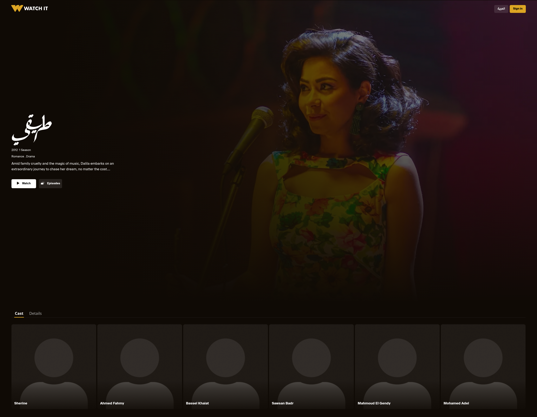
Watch (26, 183)
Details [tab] (35, 313)
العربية (501, 9)
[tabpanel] (268, 367)
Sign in (517, 9)
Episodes (53, 183)
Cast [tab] (19, 313)
